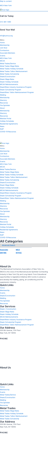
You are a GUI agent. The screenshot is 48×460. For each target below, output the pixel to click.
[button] (24, 40)
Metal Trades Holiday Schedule (11, 69)
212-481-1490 (5, 22)
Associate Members (7, 53)
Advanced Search (8, 245)
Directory (3, 100)
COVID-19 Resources (8, 132)
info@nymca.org (6, 36)
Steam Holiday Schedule (9, 82)
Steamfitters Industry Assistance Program (16, 87)
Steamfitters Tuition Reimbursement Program (17, 92)
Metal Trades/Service (8, 64)
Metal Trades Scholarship (9, 74)
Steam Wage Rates (7, 79)
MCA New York (6, 5)
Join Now (3, 48)
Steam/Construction (7, 77)
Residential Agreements (9, 124)
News (2, 126)
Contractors (4, 50)
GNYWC (3, 253)
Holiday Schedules (7, 121)
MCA (18, 250)
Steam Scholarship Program (10, 90)
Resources (4, 103)
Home (2, 43)
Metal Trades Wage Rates (9, 66)
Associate (4, 250)
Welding (3, 95)
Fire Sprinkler (5, 105)
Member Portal (5, 119)
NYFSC (19, 253)
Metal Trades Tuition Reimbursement (13, 71)
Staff (2, 129)
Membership (4, 45)
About (2, 108)
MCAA (2, 61)
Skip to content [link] (6, 1)
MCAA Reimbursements (9, 84)
